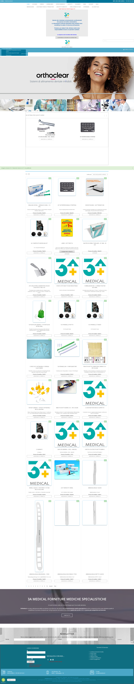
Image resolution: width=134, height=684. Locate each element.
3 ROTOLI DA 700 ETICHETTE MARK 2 (95, 449)
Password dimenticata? (34, 666)
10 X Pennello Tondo (94, 324)
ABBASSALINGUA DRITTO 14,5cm (95, 574)
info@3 (98, 673)
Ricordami (29, 659)
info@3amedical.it (9, 1)
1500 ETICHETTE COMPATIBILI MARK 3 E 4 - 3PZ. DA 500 (94, 367)
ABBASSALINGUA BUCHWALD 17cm (67, 574)
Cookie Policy (93, 655)
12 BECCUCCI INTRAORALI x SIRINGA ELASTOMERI (39, 367)
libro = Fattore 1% (67, 243)
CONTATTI (67, 615)
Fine (55, 586)
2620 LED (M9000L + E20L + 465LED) (67, 449)
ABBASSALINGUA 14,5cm (94, 488)
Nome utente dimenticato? (35, 665)
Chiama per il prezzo (67, 251)
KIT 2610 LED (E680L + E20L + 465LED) (46, 136)
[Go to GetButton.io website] (3, 682)
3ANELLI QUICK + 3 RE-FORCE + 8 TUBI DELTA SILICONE (39, 488)
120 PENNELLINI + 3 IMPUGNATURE (67, 366)
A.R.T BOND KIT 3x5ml (67, 488)
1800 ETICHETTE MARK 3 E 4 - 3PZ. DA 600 (67, 408)
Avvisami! (67, 254)
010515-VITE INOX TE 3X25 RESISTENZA (67, 286)
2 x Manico (39, 449)
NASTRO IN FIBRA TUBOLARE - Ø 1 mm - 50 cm (94, 244)
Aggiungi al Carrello (46, 139)
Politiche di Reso (94, 656)
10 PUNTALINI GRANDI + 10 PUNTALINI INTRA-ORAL (39, 325)
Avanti (50, 586)
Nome (7, 639)
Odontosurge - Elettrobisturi (94, 205)
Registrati (31, 663)
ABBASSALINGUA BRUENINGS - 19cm (39, 574)
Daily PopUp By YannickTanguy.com (67, 8)
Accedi (30, 661)
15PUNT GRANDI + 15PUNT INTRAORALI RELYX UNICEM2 (39, 408)
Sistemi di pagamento (95, 659)
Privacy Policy (93, 653)
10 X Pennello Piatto (67, 324)
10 (47, 586)
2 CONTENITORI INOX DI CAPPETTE (94, 408)
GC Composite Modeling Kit (39, 243)
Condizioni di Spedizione (95, 657)
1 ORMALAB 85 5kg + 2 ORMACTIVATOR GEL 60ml (94, 286)
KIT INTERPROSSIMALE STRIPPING (87, 136)
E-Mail (60, 639)
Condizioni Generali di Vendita (97, 652)
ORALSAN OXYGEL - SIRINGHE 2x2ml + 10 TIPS (39, 206)
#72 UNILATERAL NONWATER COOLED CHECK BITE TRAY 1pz (39, 286)
